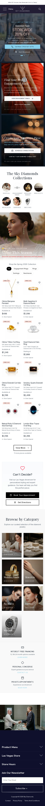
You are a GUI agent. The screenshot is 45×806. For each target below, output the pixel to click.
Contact (8, 801)
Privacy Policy (17, 801)
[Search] (40, 9)
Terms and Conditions (32, 801)
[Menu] (4, 9)
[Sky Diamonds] (22, 9)
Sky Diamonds (28, 797)
